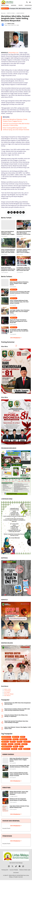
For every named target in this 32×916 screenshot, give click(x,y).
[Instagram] (8, 866)
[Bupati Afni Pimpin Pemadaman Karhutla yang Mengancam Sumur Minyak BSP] (8, 261)
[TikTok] (16, 866)
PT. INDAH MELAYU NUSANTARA (15, 875)
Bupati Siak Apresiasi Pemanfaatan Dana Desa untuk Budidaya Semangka (16, 721)
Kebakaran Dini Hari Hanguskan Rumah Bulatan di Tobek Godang (18, 799)
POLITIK (20, 5)
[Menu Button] (29, 2)
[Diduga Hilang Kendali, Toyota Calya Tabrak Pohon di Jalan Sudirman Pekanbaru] (5, 794)
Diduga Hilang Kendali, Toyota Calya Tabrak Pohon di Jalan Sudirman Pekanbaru (19, 793)
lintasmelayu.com (13, 52)
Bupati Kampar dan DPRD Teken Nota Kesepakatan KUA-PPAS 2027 (17, 703)
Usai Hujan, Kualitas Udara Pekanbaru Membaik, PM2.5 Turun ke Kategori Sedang (23, 251)
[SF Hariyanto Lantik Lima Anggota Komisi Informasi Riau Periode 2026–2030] (24, 261)
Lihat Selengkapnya (15, 337)
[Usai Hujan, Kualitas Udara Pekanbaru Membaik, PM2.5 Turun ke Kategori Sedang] (24, 243)
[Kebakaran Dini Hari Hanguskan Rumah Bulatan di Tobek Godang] (5, 801)
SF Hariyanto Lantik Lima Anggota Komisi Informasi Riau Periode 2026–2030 (23, 269)
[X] (14, 212)
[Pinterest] (20, 212)
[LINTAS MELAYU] (7, 2)
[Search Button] (26, 2)
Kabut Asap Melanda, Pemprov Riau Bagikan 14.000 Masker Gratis (17, 728)
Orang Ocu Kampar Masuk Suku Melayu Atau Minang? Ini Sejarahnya (16, 715)
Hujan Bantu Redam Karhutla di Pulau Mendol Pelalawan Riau (19, 806)
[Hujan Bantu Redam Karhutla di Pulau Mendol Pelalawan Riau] (5, 808)
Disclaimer (16, 872)
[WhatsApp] (23, 212)
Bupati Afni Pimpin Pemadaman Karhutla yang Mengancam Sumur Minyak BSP (8, 269)
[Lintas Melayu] (16, 856)
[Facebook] (11, 212)
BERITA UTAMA (5, 5)
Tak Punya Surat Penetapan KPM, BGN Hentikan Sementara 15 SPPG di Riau (24, 233)
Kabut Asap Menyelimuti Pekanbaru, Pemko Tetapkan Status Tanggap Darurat (7, 233)
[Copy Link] (8, 212)
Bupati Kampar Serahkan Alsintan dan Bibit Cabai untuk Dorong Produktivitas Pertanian (17, 709)
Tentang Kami (4, 869)
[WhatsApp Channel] (23, 866)
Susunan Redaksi (14, 869)
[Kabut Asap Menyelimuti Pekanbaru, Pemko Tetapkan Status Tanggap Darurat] (8, 225)
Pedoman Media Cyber (25, 869)
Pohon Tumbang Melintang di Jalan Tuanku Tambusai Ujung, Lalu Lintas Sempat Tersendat (8, 251)
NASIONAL (13, 5)
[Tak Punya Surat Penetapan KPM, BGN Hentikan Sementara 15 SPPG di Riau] (24, 225)
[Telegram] (17, 212)
